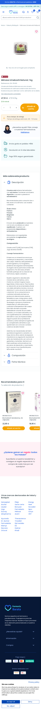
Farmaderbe (6, 523)
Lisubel (3, 507)
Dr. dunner (5, 521)
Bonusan (18, 507)
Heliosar (18, 511)
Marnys (4, 526)
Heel (30, 504)
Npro (30, 509)
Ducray (4, 511)
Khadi (17, 530)
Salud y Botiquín (12, 25)
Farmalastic (19, 509)
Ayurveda (5, 518)
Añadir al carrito (31, 107)
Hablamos (25, 132)
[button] (37, 12)
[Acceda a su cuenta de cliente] (28, 12)
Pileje (17, 502)
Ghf (29, 514)
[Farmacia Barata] (13, 12)
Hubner (17, 528)
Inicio (3, 25)
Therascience (20, 518)
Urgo (3, 509)
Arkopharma (6, 514)
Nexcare (4, 528)
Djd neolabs (19, 523)
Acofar (3, 504)
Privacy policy (33, 682)
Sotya (30, 511)
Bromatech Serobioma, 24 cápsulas (13, 419)
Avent (17, 514)
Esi (16, 526)
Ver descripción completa (11, 94)
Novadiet (32, 507)
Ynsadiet (18, 521)
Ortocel (4, 530)
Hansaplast (5, 502)
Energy (31, 502)
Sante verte (19, 504)
